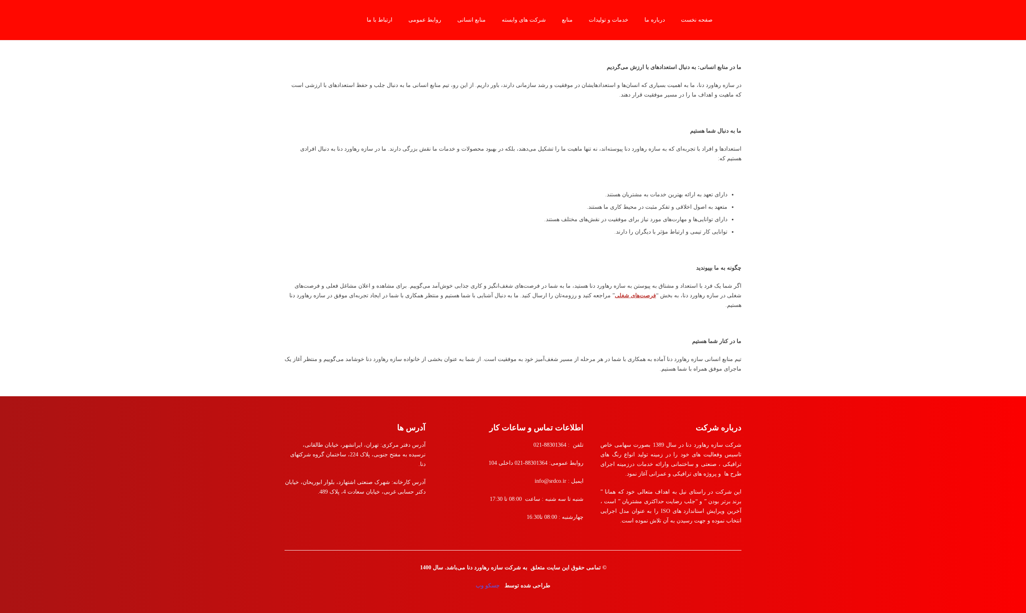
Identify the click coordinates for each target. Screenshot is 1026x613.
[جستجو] (289, 20)
